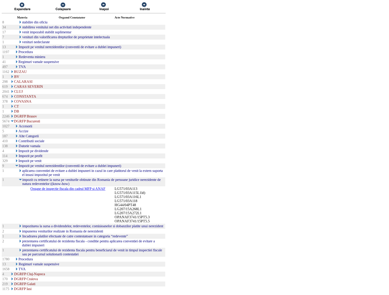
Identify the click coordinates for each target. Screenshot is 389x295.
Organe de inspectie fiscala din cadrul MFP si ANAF (67, 189)
